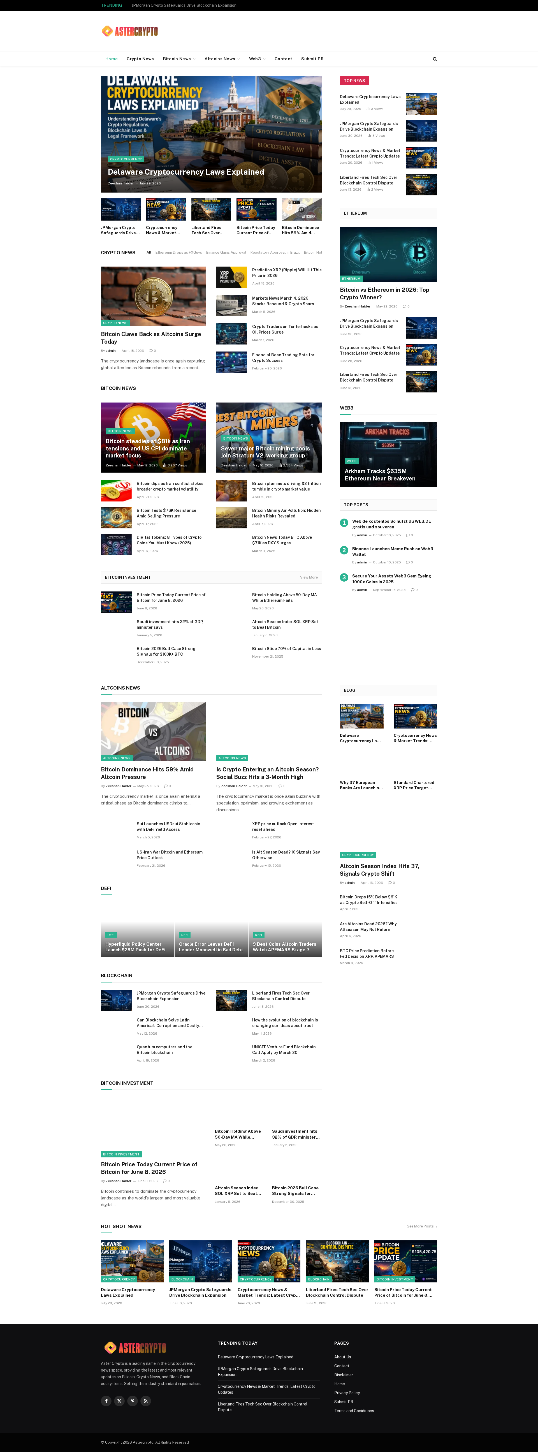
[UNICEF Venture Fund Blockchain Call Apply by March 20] (231, 1054)
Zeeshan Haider (121, 183)
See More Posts (420, 1226)
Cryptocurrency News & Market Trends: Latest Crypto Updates (189, 5)
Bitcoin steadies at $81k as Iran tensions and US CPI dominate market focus (148, 448)
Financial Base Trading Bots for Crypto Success (283, 358)
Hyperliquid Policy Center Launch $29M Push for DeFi (135, 947)
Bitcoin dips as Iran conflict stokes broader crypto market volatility (170, 486)
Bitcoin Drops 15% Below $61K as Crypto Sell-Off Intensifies (369, 900)
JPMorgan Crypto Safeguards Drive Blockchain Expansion (118, 230)
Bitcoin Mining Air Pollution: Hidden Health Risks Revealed (286, 513)
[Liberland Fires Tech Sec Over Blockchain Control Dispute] (211, 209)
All (149, 252)
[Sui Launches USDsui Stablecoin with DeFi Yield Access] (116, 831)
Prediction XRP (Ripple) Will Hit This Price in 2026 (287, 273)
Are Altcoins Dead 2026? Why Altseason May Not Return (368, 927)
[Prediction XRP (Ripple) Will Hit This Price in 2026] (231, 277)
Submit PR (312, 58)
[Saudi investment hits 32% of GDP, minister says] (116, 629)
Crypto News (140, 58)
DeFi (111, 935)
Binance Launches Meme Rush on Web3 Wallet (392, 551)
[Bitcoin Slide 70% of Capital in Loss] (231, 656)
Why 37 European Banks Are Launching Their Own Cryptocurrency (361, 785)
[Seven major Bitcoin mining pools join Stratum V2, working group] (269, 438)
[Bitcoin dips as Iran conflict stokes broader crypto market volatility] (116, 490)
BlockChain (182, 1279)
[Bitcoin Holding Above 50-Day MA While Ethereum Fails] (231, 602)
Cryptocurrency (126, 159)
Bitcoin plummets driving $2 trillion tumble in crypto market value (286, 486)
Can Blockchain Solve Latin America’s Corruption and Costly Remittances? (168, 1023)
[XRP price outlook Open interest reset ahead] (231, 831)
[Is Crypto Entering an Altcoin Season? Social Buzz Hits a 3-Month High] (269, 731)
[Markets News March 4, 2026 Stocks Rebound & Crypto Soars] (231, 305)
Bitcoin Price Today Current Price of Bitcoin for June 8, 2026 (255, 230)
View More (309, 577)
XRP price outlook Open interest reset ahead (283, 827)
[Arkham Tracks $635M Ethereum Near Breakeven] (388, 454)
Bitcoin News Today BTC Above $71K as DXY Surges (282, 540)
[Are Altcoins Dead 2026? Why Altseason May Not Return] (421, 931)
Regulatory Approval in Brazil (275, 252)
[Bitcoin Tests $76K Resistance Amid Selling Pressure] (116, 517)
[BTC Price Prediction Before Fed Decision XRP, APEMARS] (421, 958)
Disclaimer (343, 1375)
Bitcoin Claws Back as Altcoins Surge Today (151, 338)
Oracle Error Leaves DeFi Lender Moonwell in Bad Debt (211, 947)
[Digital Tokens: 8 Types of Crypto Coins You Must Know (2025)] (116, 544)
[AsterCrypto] (130, 31)
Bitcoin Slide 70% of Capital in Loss (286, 648)
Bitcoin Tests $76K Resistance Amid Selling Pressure (166, 513)
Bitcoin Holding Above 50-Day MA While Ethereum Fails (284, 598)
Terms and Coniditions (354, 1411)
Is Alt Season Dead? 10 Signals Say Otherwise (286, 855)
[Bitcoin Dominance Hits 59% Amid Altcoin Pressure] (302, 209)
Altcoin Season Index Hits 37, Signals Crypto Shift (379, 870)
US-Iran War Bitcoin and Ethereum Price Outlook (170, 855)
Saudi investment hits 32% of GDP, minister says (170, 624)
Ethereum (351, 278)
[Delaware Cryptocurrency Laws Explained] (211, 134)
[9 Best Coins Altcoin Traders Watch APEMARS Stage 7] (285, 929)
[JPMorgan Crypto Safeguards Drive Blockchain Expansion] (121, 209)
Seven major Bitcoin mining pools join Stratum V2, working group (265, 452)
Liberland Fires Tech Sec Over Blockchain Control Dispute (210, 230)
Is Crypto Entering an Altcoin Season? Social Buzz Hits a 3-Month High (267, 773)
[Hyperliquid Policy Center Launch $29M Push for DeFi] (137, 929)
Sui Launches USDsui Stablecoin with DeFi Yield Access (168, 827)
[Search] (434, 59)
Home (111, 58)
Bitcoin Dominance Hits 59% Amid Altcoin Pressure (300, 230)
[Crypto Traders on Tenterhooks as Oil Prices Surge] (231, 333)
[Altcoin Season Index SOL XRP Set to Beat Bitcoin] (231, 629)
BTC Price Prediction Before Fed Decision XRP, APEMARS (367, 954)
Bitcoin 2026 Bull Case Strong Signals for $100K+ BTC (166, 651)
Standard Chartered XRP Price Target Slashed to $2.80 (414, 785)
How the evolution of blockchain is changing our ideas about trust (285, 1023)
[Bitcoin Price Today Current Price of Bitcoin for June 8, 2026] (256, 209)
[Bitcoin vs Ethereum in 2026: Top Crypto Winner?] (388, 254)
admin (111, 351)
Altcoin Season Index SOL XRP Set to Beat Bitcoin (285, 624)
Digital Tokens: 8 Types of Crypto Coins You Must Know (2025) (169, 540)
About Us (342, 1357)
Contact (283, 58)
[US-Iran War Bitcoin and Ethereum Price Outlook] (116, 859)
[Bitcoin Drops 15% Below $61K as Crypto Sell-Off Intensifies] (421, 904)
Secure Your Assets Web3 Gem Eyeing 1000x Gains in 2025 (392, 579)
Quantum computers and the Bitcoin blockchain (164, 1050)
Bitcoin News (177, 58)
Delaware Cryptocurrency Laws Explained (186, 171)
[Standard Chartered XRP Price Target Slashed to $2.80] (415, 763)
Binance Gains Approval (226, 252)
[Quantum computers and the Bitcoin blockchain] (116, 1054)
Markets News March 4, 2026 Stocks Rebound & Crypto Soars (283, 301)
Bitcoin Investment (121, 1154)
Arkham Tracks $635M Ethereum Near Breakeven (380, 475)
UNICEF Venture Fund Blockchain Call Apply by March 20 (284, 1050)
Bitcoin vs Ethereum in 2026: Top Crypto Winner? (384, 293)
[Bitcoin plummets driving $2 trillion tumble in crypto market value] (231, 490)
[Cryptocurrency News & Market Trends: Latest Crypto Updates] (166, 209)
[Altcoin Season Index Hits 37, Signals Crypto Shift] (388, 830)
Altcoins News (220, 58)
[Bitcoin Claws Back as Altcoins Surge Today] (153, 296)
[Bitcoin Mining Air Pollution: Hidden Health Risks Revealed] (231, 517)
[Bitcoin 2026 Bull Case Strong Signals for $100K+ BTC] (116, 656)
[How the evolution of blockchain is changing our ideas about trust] (231, 1027)
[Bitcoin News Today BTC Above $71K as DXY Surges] (231, 544)
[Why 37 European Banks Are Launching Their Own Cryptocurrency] (362, 763)
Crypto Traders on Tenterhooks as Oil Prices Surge (285, 329)
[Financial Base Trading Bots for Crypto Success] (231, 362)
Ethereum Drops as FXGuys (179, 252)
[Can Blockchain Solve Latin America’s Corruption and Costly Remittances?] (116, 1027)
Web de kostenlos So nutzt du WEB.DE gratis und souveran (391, 524)
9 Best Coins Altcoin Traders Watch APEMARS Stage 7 (284, 947)
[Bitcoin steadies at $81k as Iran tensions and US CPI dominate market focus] (153, 438)
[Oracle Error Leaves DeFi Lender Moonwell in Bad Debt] (211, 929)
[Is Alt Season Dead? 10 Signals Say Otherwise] (231, 859)
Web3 (255, 58)
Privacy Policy (347, 1393)
